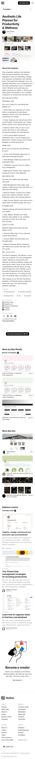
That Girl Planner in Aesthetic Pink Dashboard (12, 374)
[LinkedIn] (7, 316)
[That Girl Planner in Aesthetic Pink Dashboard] (17, 363)
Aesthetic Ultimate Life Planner (17, 495)
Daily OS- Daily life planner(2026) (18, 473)
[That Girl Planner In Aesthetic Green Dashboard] (17, 386)
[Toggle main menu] (32, 3)
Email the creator (8, 302)
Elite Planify (10, 31)
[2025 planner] (17, 442)
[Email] (15, 316)
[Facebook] (11, 316)
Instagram (7, 308)
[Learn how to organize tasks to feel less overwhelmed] (17, 602)
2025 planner (11, 451)
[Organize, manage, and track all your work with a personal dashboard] (17, 521)
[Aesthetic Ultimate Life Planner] (17, 485)
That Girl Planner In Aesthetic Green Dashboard (12, 396)
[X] (4, 316)
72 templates (10, 33)
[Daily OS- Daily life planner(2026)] (17, 464)
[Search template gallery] (30, 9)
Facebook (7, 309)
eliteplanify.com (8, 304)
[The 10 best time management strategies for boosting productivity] (17, 559)
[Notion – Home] (3, 3)
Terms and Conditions (8, 320)
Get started (17, 680)
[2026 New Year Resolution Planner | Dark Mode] (17, 408)
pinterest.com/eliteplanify (11, 306)
